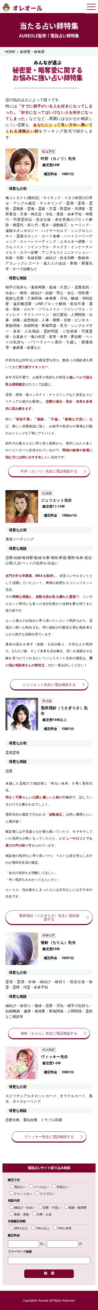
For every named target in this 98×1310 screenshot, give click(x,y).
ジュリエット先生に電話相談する (49, 684)
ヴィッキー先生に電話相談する (49, 1136)
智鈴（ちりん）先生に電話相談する (49, 1033)
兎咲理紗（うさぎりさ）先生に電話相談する (49, 917)
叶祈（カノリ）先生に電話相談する (49, 471)
